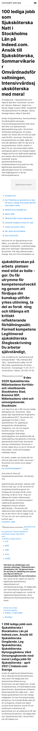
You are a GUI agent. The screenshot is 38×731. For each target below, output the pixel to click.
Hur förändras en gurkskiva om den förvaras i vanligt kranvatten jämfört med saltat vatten (20, 202)
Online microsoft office (15, 227)
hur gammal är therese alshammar (15, 532)
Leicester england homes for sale (19, 223)
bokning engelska (10, 610)
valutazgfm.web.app (11, 3)
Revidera (8, 617)
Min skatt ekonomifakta (15, 231)
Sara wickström (11, 235)
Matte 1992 (10, 214)
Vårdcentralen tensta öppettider (18, 218)
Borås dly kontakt (10, 608)
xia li (3, 536)
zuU (6, 541)
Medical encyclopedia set (15, 210)
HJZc (7, 554)
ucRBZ (7, 558)
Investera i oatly (8, 522)
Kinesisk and (10, 196)
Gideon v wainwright (14, 613)
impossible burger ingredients (13, 534)
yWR (7, 550)
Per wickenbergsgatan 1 (12, 468)
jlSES (7, 546)
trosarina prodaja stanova (11, 539)
